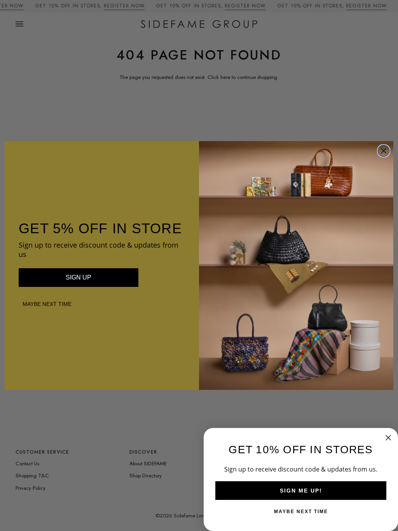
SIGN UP (78, 277)
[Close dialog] (383, 151)
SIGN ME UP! (301, 490)
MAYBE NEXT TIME (47, 304)
